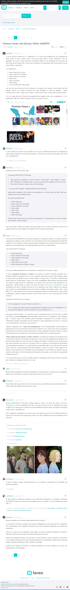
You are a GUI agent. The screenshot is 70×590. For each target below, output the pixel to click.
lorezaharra (10, 479)
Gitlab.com (5, 588)
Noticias (18, 29)
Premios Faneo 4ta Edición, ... (30, 29)
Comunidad (10, 29)
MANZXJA (10, 47)
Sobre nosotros (25, 578)
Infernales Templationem (54, 285)
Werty (8, 369)
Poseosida (9, 381)
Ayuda (33, 578)
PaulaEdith (17, 440)
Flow (47, 294)
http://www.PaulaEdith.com (23, 429)
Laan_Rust (9, 167)
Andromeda (51, 508)
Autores (18, 8)
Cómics (11, 8)
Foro (32, 8)
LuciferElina (10, 496)
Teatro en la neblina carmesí (22, 510)
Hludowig (9, 517)
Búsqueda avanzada (9, 22)
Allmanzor (9, 148)
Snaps (26, 8)
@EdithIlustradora (21, 433)
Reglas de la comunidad (42, 578)
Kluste (8, 235)
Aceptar (65, 2)
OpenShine (10, 584)
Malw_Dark (9, 400)
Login (65, 8)
